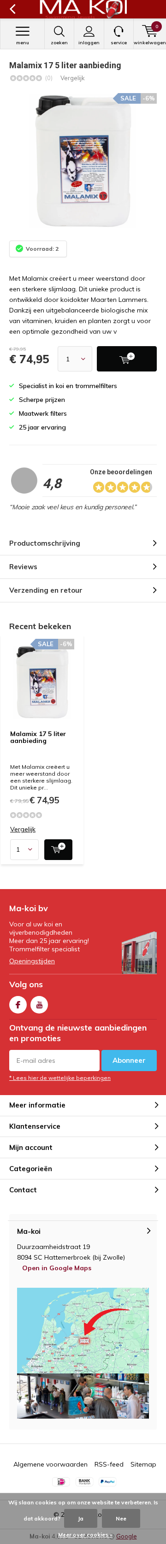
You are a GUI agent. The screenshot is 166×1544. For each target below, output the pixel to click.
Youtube (39, 1005)
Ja (80, 1518)
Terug (12, 9)
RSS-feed (109, 1464)
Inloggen (89, 43)
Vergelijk (72, 78)
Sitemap (143, 1464)
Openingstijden (32, 961)
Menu (22, 43)
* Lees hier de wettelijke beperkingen (60, 1077)
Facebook (18, 1005)
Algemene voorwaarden (50, 1464)
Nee (121, 1518)
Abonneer (129, 1060)
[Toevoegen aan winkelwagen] (58, 849)
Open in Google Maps (56, 1268)
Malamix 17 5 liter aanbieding (38, 737)
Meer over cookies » (85, 1534)
